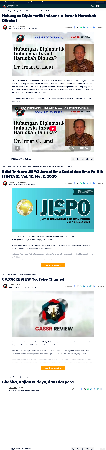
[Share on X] (77, 27)
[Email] (87, 159)
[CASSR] (10, 6)
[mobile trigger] (102, 6)
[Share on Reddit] (82, 159)
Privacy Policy (29, 2)
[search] (88, 6)
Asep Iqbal (13, 388)
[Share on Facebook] (74, 27)
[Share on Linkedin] (84, 27)
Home (4, 11)
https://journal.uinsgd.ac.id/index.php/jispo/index (32, 239)
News (18, 285)
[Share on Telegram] (87, 27)
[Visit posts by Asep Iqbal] (5, 389)
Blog (9, 11)
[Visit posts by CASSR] (5, 27)
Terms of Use (41, 2)
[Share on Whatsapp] (80, 27)
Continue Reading (53, 265)
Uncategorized (22, 26)
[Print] (93, 27)
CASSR (11, 26)
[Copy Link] (90, 27)
